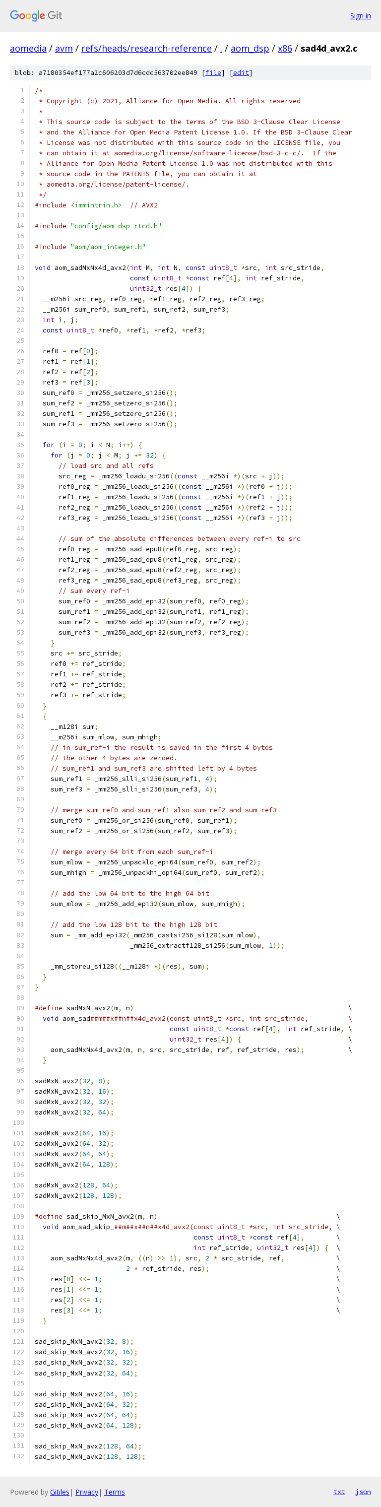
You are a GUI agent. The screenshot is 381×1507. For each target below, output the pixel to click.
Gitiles (59, 1492)
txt (339, 1491)
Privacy (86, 1492)
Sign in (360, 15)
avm (64, 48)
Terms (114, 1492)
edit (241, 72)
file (213, 72)
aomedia (28, 48)
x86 (285, 48)
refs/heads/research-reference (146, 48)
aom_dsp (250, 48)
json (363, 1491)
